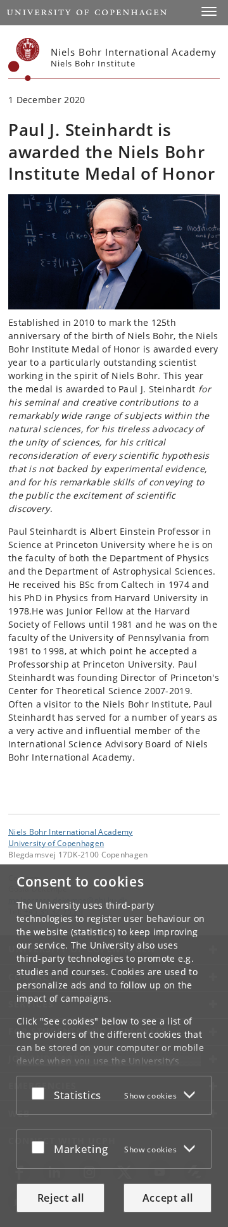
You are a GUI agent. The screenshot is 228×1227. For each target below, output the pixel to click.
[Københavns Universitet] (24, 59)
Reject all (60, 1198)
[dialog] (114, 1045)
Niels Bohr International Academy (70, 831)
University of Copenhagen (56, 843)
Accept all (167, 1198)
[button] (209, 11)
